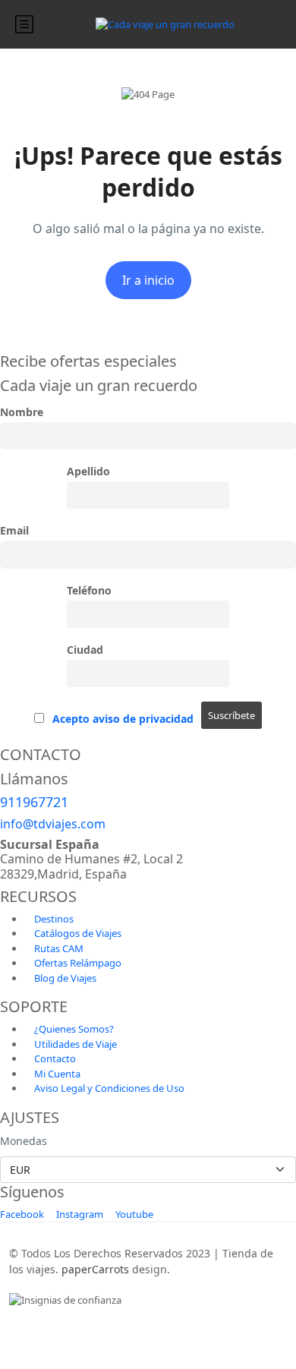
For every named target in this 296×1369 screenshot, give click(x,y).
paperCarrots (95, 1269)
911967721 (34, 802)
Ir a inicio (148, 280)
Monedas (23, 1141)
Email (14, 530)
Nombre (21, 412)
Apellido (88, 471)
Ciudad (85, 649)
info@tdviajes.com (52, 823)
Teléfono (89, 590)
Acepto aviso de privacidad (123, 718)
